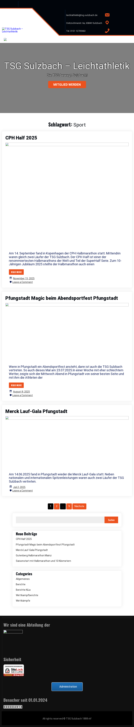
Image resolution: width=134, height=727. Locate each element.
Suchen (111, 520)
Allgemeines (23, 579)
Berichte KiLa (23, 589)
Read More (16, 272)
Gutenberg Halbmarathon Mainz (34, 555)
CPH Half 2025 (21, 138)
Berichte (20, 584)
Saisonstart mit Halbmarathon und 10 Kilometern (43, 560)
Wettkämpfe (23, 600)
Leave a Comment (22, 282)
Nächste (79, 506)
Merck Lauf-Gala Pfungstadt (36, 411)
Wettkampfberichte (27, 595)
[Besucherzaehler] (12, 707)
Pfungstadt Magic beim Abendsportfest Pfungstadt (61, 298)
